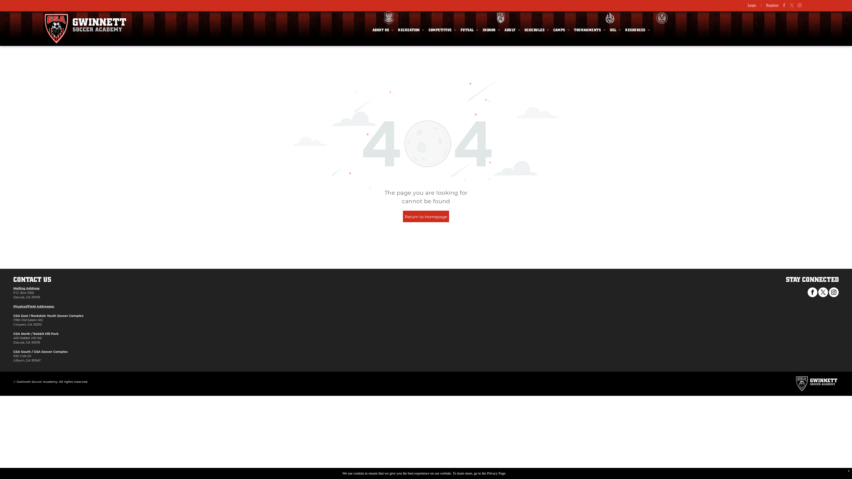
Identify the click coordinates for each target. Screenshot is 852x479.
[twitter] (792, 6)
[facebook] (784, 6)
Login (752, 5)
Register (772, 5)
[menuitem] (383, 30)
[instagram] (800, 6)
